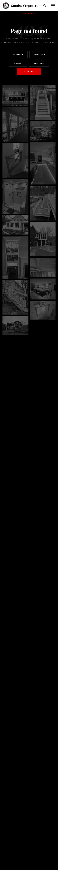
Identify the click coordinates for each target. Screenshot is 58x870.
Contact (39, 63)
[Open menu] (53, 6)
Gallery (18, 63)
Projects (39, 54)
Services (18, 54)
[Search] (45, 5)
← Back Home (29, 71)
